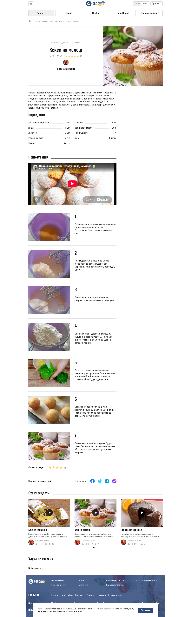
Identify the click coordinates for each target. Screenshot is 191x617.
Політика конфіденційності (145, 580)
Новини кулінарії (150, 13)
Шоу (30, 610)
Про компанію (57, 580)
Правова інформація (115, 580)
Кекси (61, 21)
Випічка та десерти (49, 21)
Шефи (95, 13)
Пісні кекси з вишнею (131, 529)
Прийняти (145, 610)
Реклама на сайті (58, 585)
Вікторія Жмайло (42, 541)
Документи (83, 585)
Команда (82, 580)
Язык (145, 4)
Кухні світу (79, 595)
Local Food (122, 13)
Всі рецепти (34, 568)
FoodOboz (33, 594)
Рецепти (41, 13)
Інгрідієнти (101, 595)
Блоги (31, 603)
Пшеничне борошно (38, 122)
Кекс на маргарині (37, 529)
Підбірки (90, 595)
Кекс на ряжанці (83, 529)
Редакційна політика (115, 585)
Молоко (79, 122)
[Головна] (29, 21)
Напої (68, 13)
